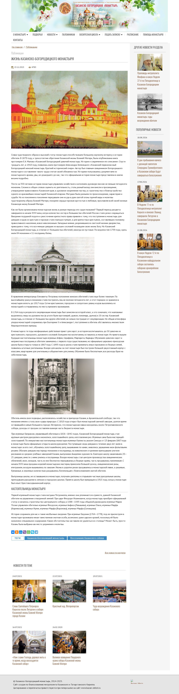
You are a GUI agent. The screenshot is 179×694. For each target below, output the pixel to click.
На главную (17, 47)
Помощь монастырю (153, 34)
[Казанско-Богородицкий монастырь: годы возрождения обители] (149, 102)
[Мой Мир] (20, 532)
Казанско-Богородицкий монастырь (45, 538)
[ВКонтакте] (13, 532)
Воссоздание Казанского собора (87, 538)
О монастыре (19, 34)
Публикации (31, 47)
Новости (51, 34)
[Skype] (32, 532)
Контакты (18, 40)
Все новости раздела (115, 552)
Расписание (133, 34)
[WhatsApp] (28, 532)
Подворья (38, 34)
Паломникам (68, 34)
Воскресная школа (88, 34)
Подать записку (112, 34)
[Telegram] (36, 532)
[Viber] (24, 532)
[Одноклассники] (16, 532)
